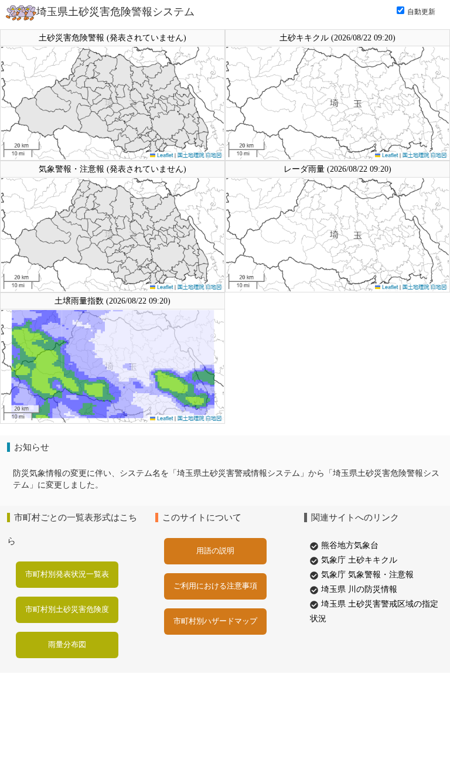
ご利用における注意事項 (215, 585)
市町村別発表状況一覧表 (67, 574)
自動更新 (421, 12)
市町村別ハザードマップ (215, 621)
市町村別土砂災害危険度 (67, 609)
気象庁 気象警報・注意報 (367, 574)
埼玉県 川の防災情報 (359, 589)
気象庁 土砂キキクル (359, 560)
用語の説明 (215, 550)
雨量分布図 (67, 644)
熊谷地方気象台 (350, 545)
